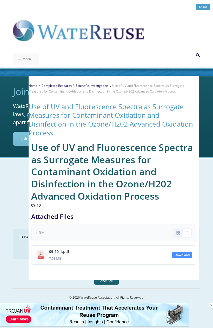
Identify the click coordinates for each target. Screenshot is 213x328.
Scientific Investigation (92, 85)
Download (182, 255)
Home (33, 85)
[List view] (187, 233)
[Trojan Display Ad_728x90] (94, 325)
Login (203, 7)
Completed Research (57, 85)
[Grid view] (178, 233)
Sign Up (106, 280)
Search (198, 55)
